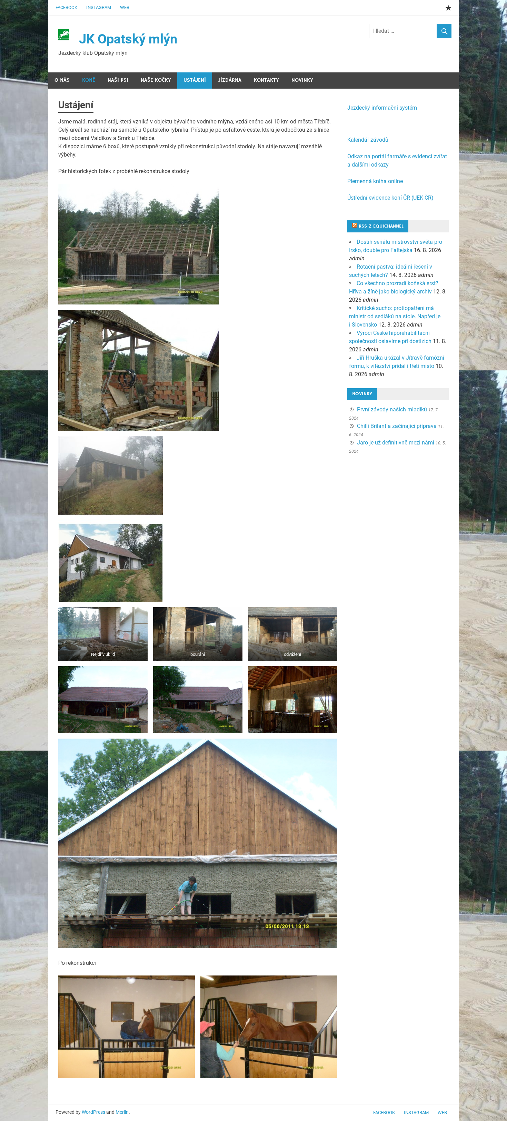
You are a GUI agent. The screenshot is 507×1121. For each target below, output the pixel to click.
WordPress (93, 1112)
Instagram (98, 7)
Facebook (66, 7)
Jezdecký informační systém (382, 107)
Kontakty (266, 80)
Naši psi (118, 80)
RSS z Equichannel (381, 226)
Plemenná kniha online (375, 181)
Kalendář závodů (367, 140)
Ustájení (194, 80)
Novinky (302, 80)
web (124, 7)
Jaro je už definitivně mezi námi (395, 442)
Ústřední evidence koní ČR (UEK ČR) (390, 197)
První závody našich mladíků (392, 409)
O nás (62, 80)
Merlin (122, 1112)
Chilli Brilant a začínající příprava (397, 426)
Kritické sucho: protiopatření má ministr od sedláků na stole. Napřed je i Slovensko (394, 316)
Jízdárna (229, 80)
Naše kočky (156, 80)
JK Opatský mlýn (128, 39)
